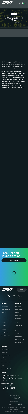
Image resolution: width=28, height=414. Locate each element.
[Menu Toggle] (25, 3)
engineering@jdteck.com (9, 385)
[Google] (9, 296)
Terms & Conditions (14, 409)
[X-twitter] (19, 296)
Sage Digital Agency (18, 411)
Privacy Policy (22, 407)
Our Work (14, 14)
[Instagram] (14, 296)
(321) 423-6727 (7, 377)
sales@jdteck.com (8, 383)
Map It (5, 390)
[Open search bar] (17, 2)
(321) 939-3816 (7, 375)
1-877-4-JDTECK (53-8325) (10, 378)
